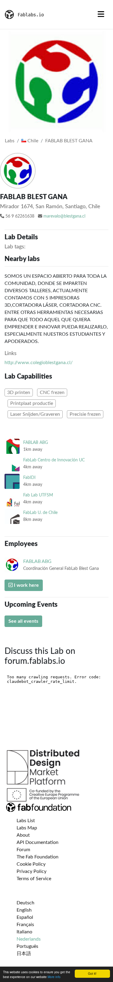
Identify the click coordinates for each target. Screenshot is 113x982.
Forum (23, 849)
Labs (9, 140)
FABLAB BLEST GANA (69, 140)
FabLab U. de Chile (40, 512)
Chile (32, 140)
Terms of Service (34, 878)
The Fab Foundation (37, 856)
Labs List (26, 820)
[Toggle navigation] (101, 14)
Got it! (92, 973)
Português (27, 946)
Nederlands (29, 939)
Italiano (24, 931)
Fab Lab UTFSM (38, 495)
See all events (23, 621)
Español (25, 917)
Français (25, 924)
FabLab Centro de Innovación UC (54, 460)
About (23, 835)
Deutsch (25, 902)
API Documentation (37, 842)
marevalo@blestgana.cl (64, 216)
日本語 (24, 953)
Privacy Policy (31, 871)
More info (54, 976)
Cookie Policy (31, 864)
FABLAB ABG (35, 442)
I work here (26, 585)
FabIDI (29, 477)
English (24, 910)
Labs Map (27, 827)
